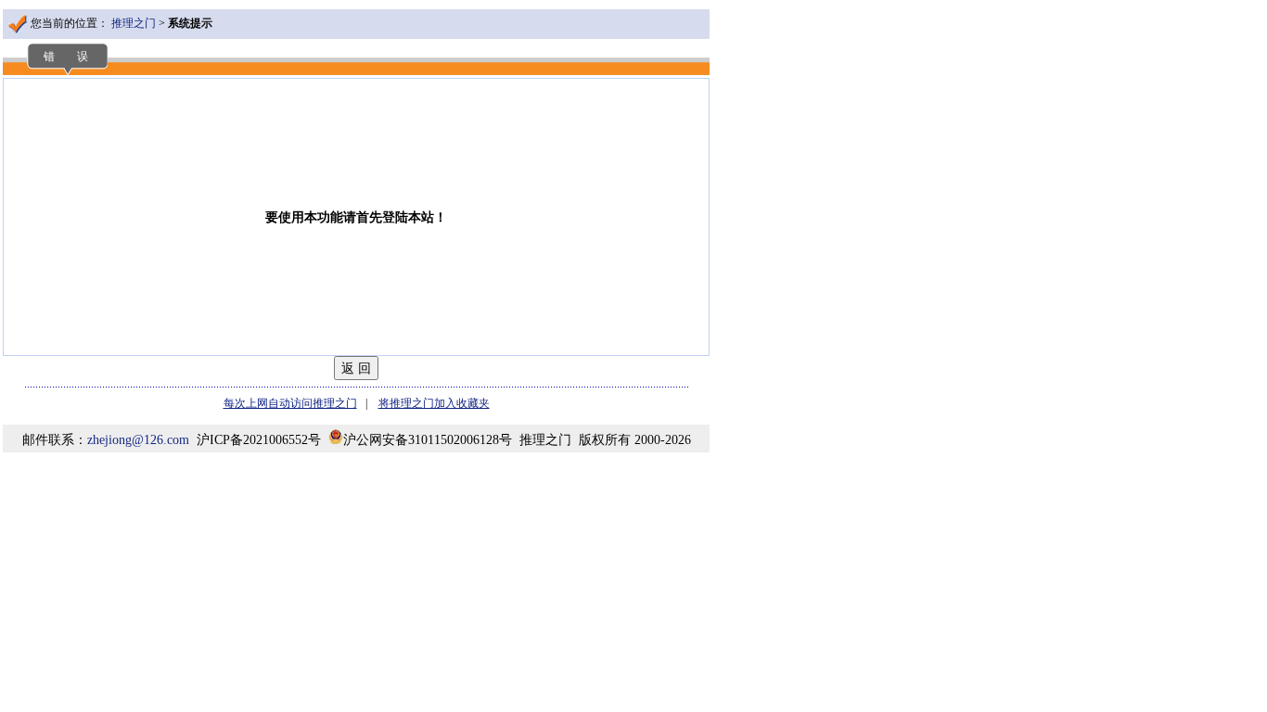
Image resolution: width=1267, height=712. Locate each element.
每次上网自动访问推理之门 (290, 403)
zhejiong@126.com (138, 440)
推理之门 (133, 23)
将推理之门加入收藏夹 (434, 403)
